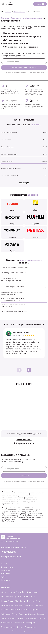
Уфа (11, 605)
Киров (42, 618)
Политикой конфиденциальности (33, 72)
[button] (29, 370)
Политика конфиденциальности (23, 631)
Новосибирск (7, 601)
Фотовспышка (19, 12)
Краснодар (32, 592)
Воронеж (18, 605)
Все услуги (24, 183)
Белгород (30, 623)
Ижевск (4, 610)
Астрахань (19, 623)
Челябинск (20, 601)
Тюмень (23, 614)
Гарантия (5, 570)
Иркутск (32, 614)
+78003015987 (24, 440)
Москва (4, 592)
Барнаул (39, 605)
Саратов (35, 610)
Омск (3, 618)
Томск (15, 614)
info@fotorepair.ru (24, 443)
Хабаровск (6, 614)
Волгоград (29, 605)
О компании (7, 567)
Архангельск (7, 623)
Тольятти (14, 610)
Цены (3, 577)
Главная (8, 12)
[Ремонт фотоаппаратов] (3, 537)
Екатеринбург (34, 601)
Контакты (5, 580)
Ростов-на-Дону (8, 596)
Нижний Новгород (26, 596)
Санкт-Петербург (17, 592)
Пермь (23, 618)
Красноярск (13, 618)
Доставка (5, 573)
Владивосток (31, 627)
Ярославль (24, 610)
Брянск (19, 627)
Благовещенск (8, 627)
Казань (4, 605)
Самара (40, 614)
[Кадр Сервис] (3, 4)
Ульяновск (33, 618)
